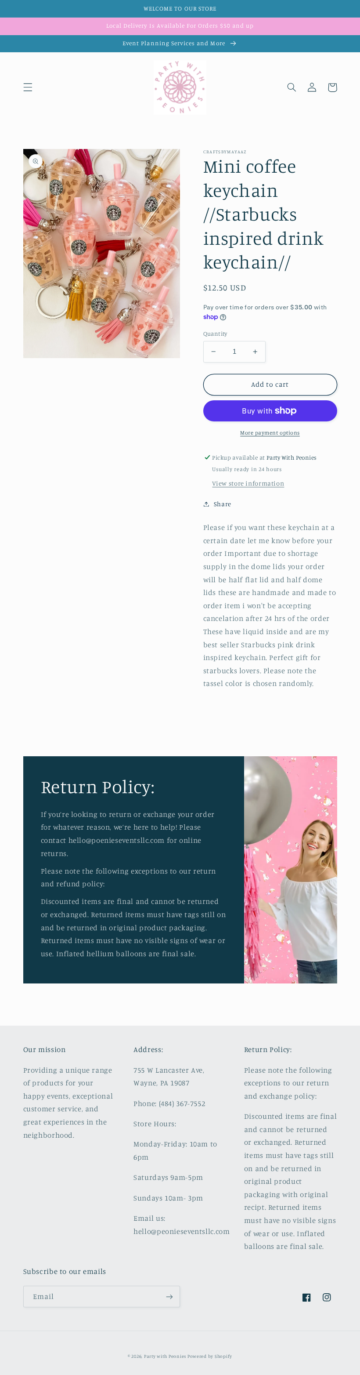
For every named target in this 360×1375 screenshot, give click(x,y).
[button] (28, 87)
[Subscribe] (169, 1296)
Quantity (215, 333)
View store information (248, 483)
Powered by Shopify (209, 1356)
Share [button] (222, 504)
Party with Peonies (165, 1356)
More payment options (270, 432)
